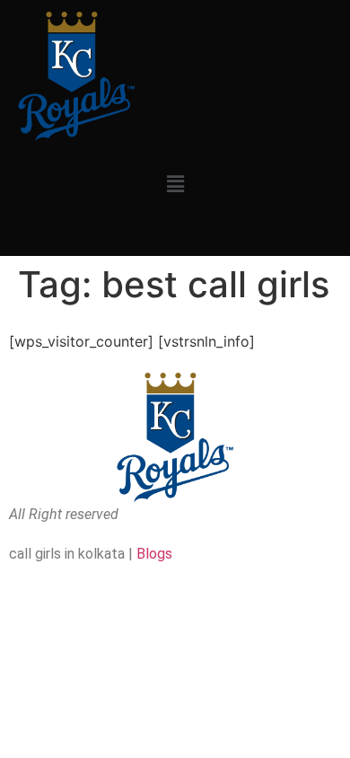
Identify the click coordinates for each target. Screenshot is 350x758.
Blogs (154, 553)
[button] (175, 183)
